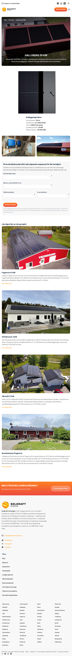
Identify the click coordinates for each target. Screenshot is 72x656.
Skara (38, 604)
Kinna (38, 607)
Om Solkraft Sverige (9, 587)
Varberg (39, 632)
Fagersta (22, 616)
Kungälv (57, 607)
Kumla (39, 626)
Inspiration (6, 566)
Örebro (22, 639)
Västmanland (6, 632)
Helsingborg (5, 642)
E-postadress (42, 192)
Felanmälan (6, 571)
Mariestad (58, 604)
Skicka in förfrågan (10, 204)
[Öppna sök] (68, 3)
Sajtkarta (33, 651)
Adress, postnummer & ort (12, 183)
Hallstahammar (6, 616)
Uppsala (57, 632)
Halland (39, 642)
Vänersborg (5, 604)
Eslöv (38, 623)
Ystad (56, 629)
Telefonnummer (8, 192)
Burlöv (56, 623)
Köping (57, 613)
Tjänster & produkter (9, 591)
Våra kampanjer (7, 579)
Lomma (39, 620)
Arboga (39, 616)
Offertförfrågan (61, 9)
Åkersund (22, 629)
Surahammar (41, 610)
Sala (3, 613)
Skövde (57, 635)
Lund (21, 620)
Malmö (39, 639)
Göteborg (40, 629)
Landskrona (58, 620)
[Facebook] (58, 3)
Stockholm (40, 635)
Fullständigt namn (9, 173)
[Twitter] (8, 654)
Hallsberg (5, 629)
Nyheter (5, 562)
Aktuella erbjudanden (9, 595)
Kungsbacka (58, 639)
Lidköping (22, 607)
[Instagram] (61, 3)
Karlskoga (57, 626)
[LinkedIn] (11, 654)
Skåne (4, 639)
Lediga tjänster (7, 575)
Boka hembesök (8, 583)
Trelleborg (58, 616)
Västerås (22, 632)
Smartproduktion (63, 651)
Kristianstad (5, 623)
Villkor (27, 651)
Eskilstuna (5, 645)
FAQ (3, 558)
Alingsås (22, 610)
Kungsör (39, 613)
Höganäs (22, 623)
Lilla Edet (4, 607)
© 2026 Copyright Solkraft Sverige (13, 651)
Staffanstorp (6, 620)
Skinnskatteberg (60, 610)
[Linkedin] (64, 3)
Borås (21, 645)
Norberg (22, 613)
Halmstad (22, 642)
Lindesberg (23, 626)
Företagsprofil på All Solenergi (46, 651)
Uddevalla (5, 635)
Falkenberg (58, 642)
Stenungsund (23, 604)
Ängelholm (5, 626)
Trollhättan (23, 635)
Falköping (5, 610)
